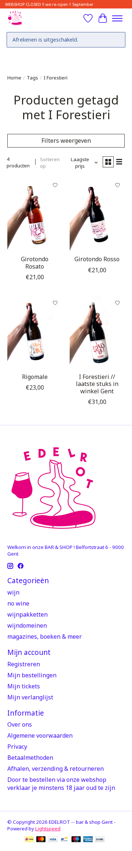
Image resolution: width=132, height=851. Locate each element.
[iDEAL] (29, 840)
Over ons (19, 724)
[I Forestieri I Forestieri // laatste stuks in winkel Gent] (97, 332)
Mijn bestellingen (31, 675)
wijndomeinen (27, 625)
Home (14, 77)
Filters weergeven (66, 140)
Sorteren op (50, 162)
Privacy (17, 746)
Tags (32, 77)
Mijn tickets (23, 686)
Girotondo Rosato (34, 262)
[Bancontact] (64, 840)
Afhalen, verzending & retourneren (55, 769)
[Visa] (53, 840)
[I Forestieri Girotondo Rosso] (97, 214)
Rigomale (35, 377)
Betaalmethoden (30, 758)
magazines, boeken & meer (44, 636)
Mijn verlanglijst (30, 697)
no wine (18, 603)
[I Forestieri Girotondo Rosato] (34, 214)
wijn (13, 592)
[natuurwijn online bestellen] (14, 18)
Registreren (23, 664)
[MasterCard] (41, 840)
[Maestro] (76, 840)
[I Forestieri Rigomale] (34, 332)
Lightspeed (47, 828)
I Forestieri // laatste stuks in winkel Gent (97, 384)
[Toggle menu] (117, 18)
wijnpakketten (27, 614)
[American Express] (88, 840)
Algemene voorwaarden (40, 735)
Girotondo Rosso (97, 259)
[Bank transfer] (99, 840)
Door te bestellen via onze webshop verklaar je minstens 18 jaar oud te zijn (61, 784)
